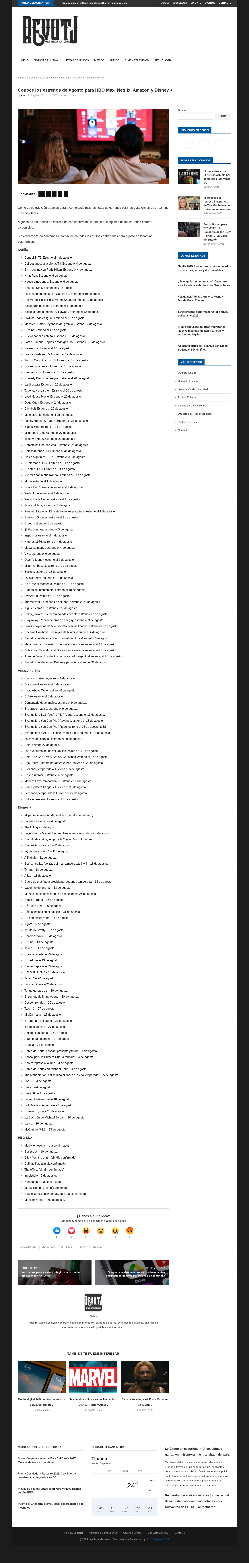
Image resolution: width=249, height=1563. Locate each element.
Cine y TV (196, 3)
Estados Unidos (77, 60)
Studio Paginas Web (158, 1539)
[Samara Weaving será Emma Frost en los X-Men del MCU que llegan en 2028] (145, 1377)
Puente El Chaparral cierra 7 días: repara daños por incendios (50, 1505)
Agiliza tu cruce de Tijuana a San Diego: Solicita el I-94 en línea (203, 347)
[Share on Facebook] (41, 194)
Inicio (24, 60)
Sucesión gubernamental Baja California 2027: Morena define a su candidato (47, 1460)
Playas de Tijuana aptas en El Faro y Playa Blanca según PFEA (49, 1490)
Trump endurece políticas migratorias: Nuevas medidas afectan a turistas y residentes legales (111, 3)
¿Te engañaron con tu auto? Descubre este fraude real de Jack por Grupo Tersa (204, 283)
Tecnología (163, 60)
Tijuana (164, 3)
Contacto (225, 3)
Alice (23, 95)
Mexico (99, 60)
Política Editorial (187, 397)
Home (21, 77)
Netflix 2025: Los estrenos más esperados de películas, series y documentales (204, 268)
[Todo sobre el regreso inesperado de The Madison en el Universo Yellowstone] (189, 203)
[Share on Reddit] (60, 194)
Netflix (97, 1247)
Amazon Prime (28, 1247)
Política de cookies (188, 421)
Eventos (210, 3)
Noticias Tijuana (46, 60)
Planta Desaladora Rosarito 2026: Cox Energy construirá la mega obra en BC (47, 1475)
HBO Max (82, 1247)
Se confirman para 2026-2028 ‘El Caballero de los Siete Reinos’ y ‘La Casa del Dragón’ (217, 232)
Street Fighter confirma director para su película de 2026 (203, 313)
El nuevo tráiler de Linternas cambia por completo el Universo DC (216, 177)
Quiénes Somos (187, 372)
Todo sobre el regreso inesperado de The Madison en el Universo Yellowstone (217, 203)
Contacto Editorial (188, 381)
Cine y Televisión (137, 60)
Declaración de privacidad (193, 389)
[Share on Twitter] (48, 194)
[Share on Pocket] (66, 194)
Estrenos (66, 1247)
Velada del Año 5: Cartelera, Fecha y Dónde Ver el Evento (200, 298)
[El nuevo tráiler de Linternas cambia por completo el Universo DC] (189, 176)
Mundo (114, 60)
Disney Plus (48, 1247)
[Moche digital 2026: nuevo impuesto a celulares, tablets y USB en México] (42, 1377)
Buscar (182, 110)
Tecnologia (180, 3)
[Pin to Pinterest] (54, 194)
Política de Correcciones (192, 405)
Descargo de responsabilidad (195, 413)
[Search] (229, 60)
